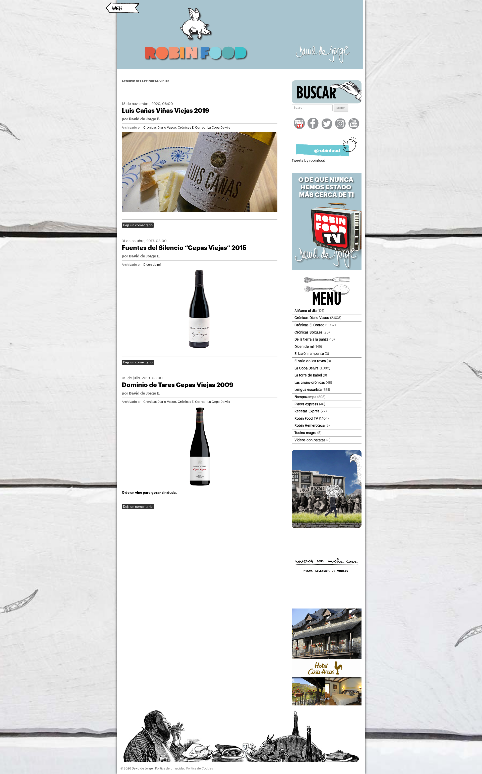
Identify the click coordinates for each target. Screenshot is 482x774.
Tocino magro (305, 432)
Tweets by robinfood (308, 160)
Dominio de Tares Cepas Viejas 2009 (177, 385)
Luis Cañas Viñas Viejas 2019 (165, 110)
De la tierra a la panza (311, 339)
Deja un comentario (138, 225)
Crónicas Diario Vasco (159, 127)
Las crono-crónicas (309, 382)
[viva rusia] (327, 527)
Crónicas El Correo (192, 127)
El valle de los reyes (310, 361)
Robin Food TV (306, 418)
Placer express (306, 404)
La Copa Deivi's (218, 127)
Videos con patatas (309, 440)
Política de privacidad (170, 768)
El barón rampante (309, 353)
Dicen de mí (152, 264)
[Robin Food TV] (327, 269)
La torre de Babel (308, 375)
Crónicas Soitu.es (308, 332)
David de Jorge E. (144, 119)
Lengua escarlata (308, 389)
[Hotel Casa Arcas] (327, 704)
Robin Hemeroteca (309, 425)
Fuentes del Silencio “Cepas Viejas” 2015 (184, 248)
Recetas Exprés (307, 411)
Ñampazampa (305, 397)
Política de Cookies (199, 768)
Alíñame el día (305, 310)
